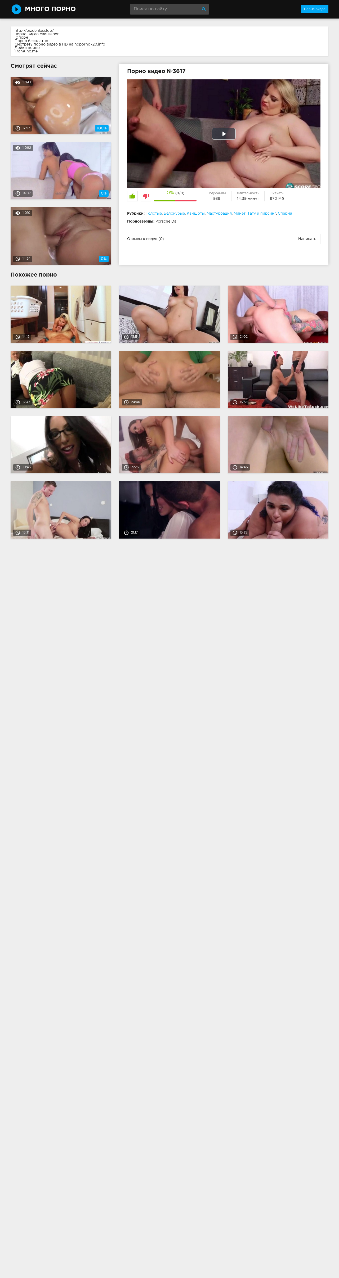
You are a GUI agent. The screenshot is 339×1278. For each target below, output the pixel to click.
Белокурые (174, 213)
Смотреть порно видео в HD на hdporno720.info (60, 44)
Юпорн (21, 37)
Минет (240, 213)
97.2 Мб (277, 198)
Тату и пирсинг (261, 213)
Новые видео (314, 9)
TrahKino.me (26, 51)
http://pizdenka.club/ (34, 30)
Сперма (285, 213)
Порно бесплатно (31, 41)
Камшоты (196, 213)
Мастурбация (219, 213)
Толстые (154, 213)
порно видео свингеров (37, 34)
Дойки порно (27, 47)
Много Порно (50, 9)
